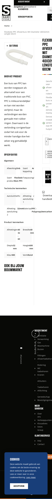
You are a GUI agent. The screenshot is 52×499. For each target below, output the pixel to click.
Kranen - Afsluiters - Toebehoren (38, 381)
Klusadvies (38, 423)
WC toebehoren (38, 370)
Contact (38, 444)
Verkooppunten (38, 420)
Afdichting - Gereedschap (38, 393)
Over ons (38, 415)
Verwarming (38, 339)
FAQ (38, 440)
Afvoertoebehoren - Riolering (38, 361)
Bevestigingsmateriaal (38, 400)
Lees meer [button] (31, 477)
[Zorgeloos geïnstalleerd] (6, 13)
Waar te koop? (48, 177)
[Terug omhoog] (35, 333)
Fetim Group (38, 428)
